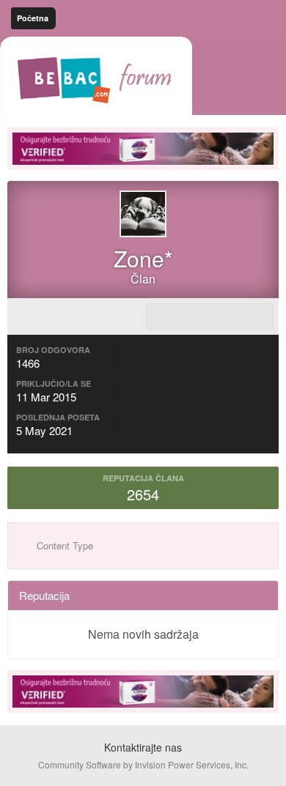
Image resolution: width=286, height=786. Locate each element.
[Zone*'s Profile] (210, 316)
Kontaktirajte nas (143, 747)
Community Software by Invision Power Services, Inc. (143, 764)
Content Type (63, 545)
